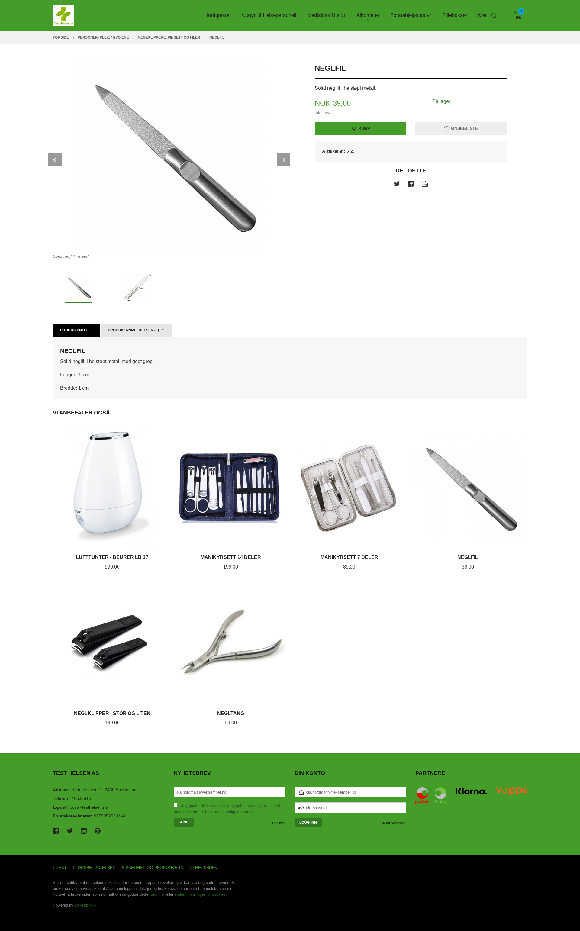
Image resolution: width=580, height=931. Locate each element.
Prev (55, 159)
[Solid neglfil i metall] (169, 154)
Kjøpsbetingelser (94, 867)
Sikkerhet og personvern (152, 867)
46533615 (81, 798)
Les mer (278, 823)
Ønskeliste (464, 128)
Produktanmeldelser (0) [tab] (133, 330)
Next (283, 159)
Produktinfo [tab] (73, 330)
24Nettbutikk (86, 905)
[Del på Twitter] (397, 184)
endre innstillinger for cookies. (201, 894)
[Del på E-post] (424, 184)
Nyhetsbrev (203, 867)
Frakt (60, 867)
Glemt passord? (393, 823)
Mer (482, 15)
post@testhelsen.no (89, 807)
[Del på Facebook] (410, 184)
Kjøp (364, 128)
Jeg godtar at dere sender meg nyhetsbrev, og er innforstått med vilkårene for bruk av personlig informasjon (229, 808)
